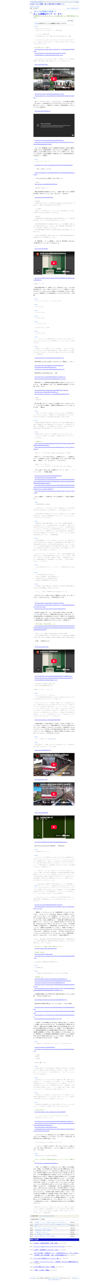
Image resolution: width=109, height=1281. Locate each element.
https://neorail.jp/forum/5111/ (46, 1216)
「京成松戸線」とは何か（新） (41, 1232)
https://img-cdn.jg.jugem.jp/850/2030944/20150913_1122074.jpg (49, 904)
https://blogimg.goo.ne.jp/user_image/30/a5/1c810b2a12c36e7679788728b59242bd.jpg (54, 165)
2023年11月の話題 (34, 6)
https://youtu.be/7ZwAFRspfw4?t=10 (43, 750)
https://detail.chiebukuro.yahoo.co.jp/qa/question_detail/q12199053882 (50, 1111)
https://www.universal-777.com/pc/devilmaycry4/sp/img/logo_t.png (49, 357)
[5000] (36, 521)
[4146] (36, 310)
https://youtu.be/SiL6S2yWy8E (41, 812)
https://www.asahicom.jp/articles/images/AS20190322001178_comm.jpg (50, 378)
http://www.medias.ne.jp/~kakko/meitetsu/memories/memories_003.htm (50, 53)
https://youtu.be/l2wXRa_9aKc (41, 64)
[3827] (36, 304)
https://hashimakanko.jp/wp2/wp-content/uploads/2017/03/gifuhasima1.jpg (51, 978)
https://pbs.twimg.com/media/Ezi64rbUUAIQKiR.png (46, 184)
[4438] (36, 432)
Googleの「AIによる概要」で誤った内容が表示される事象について (47, 4)
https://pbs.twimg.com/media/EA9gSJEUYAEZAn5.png (46, 1163)
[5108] (50, 738)
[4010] (36, 1102)
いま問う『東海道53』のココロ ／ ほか (45, 1250)
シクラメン (50, 16)
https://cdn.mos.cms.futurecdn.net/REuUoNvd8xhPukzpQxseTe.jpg (49, 369)
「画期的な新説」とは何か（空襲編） (43, 1230)
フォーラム (34, 2)
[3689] (36, 855)
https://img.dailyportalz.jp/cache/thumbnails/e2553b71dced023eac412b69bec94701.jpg (54, 678)
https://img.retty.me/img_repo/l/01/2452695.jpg (45, 1047)
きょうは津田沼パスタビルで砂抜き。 (43, 1234)
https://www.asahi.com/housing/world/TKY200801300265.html (48, 475)
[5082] (36, 971)
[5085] (36, 737)
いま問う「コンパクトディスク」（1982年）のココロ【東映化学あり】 (55, 1261)
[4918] (36, 1066)
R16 (77, 2)
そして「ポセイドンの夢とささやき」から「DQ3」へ (46, 1228)
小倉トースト (63, 16)
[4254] (36, 299)
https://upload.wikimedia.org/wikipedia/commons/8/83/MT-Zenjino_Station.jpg (51, 390)
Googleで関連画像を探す (72, 8)
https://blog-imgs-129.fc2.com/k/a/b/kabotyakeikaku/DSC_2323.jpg (49, 93)
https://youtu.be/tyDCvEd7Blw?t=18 (42, 111)
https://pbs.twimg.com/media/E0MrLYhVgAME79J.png (46, 392)
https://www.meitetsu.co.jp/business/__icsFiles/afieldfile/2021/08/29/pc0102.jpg (52, 394)
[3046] (36, 1092)
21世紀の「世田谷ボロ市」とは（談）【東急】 (45, 1236)
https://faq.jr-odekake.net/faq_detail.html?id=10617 (46, 948)
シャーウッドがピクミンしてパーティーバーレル (48, 1246)
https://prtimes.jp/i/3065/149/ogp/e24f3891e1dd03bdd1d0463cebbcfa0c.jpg (51, 842)
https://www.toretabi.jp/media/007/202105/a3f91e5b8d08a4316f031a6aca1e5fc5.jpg (53, 980)
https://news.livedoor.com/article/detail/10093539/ (45, 477)
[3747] (36, 965)
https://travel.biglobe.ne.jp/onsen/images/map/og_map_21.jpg (48, 1018)
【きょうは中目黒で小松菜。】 (44, 11)
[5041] (36, 346)
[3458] (36, 885)
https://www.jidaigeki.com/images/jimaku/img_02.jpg (46, 679)
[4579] (36, 565)
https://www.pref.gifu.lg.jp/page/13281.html (44, 197)
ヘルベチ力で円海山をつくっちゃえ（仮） (46, 1258)
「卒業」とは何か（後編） (41, 1270)
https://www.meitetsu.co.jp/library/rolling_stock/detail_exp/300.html (49, 603)
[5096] (36, 742)
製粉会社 (73, 16)
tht (59, 1243)
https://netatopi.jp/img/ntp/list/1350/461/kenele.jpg (45, 367)
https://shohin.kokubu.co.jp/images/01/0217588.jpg (46, 1127)
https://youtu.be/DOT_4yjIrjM (41, 779)
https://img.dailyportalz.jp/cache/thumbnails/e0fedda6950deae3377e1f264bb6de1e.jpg (53, 676)
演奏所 (68, 16)
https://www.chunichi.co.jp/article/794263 (44, 954)
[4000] (37, 1155)
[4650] (36, 331)
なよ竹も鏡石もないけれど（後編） (44, 1267)
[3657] (36, 420)
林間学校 (37, 16)
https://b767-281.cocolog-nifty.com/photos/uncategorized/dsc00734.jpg (50, 608)
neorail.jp (40, 2)
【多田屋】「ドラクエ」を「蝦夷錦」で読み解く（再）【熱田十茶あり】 (51, 1222)
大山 (46, 16)
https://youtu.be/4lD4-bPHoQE (41, 248)
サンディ (42, 16)
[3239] (36, 1077)
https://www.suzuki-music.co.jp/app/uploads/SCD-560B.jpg (47, 719)
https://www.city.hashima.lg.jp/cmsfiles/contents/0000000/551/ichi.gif (50, 982)
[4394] (36, 411)
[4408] (36, 572)
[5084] (36, 23)
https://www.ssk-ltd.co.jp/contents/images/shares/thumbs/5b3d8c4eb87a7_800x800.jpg (54, 1121)
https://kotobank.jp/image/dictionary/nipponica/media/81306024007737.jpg (51, 999)
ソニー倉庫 (56, 16)
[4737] (36, 337)
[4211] (36, 316)
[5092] (36, 26)
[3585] (36, 502)
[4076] (36, 849)
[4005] (36, 1153)
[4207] (36, 159)
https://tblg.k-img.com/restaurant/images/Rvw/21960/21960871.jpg (49, 140)
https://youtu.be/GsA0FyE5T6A (41, 646)
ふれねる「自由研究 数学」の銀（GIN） (46, 1243)
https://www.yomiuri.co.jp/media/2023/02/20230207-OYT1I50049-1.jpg (50, 376)
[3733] (36, 614)
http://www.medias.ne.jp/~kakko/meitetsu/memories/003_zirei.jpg (49, 55)
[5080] (36, 538)
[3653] (36, 584)
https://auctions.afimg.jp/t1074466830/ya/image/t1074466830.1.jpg (49, 365)
